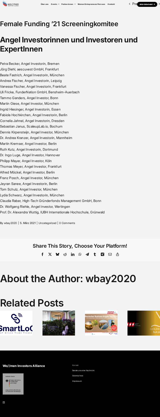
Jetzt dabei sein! (146, 4)
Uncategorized (47, 223)
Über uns (45, 4)
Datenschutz (77, 376)
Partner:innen (67, 4)
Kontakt (111, 4)
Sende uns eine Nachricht (83, 370)
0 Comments (67, 223)
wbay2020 (10, 223)
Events (54, 4)
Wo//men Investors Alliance (24, 366)
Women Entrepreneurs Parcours (91, 4)
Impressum (77, 381)
